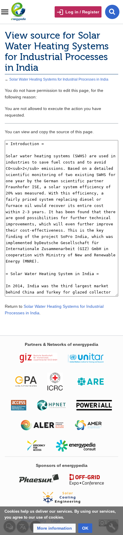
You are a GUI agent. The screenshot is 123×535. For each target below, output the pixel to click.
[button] (54, 528)
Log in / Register (82, 12)
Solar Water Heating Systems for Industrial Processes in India (58, 79)
